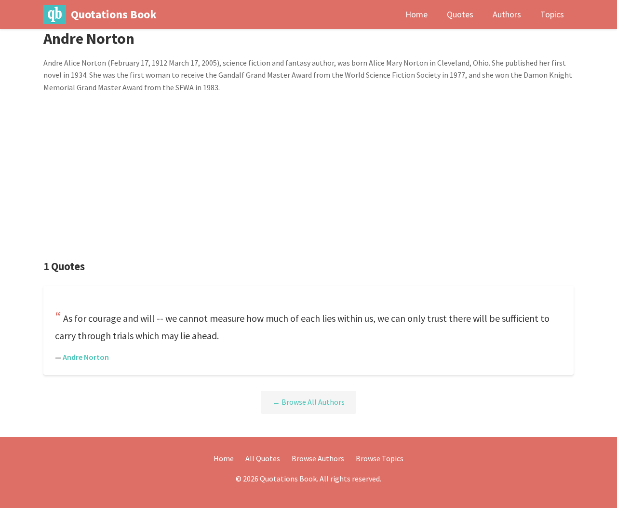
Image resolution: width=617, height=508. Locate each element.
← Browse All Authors (308, 402)
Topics (552, 14)
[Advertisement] (308, 176)
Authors (507, 14)
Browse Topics (379, 458)
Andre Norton (86, 357)
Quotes (460, 14)
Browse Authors (318, 458)
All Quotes (262, 458)
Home (416, 14)
